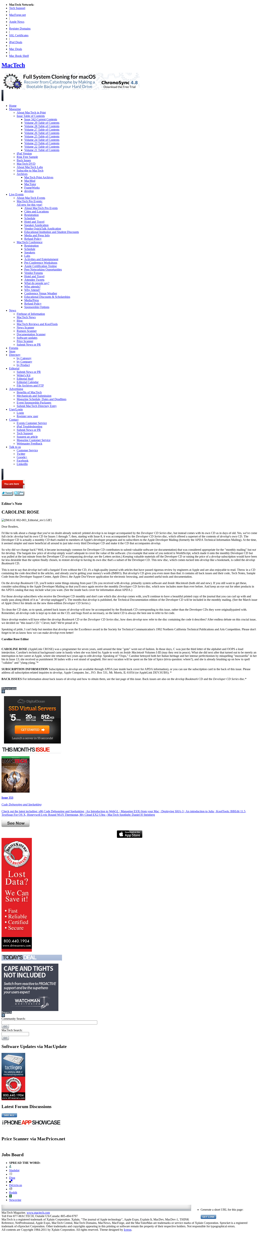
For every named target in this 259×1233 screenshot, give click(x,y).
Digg (12, 1177)
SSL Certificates (18, 35)
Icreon (127, 1229)
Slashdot (14, 1170)
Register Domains (20, 28)
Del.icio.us (15, 1185)
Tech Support (17, 8)
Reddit (13, 1192)
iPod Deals (15, 42)
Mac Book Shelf (19, 55)
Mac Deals (15, 49)
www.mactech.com (38, 1212)
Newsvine (15, 1200)
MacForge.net (17, 14)
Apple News (16, 21)
